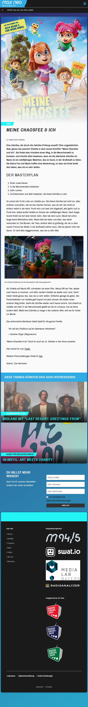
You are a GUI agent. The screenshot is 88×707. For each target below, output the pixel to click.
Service (9, 534)
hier (40, 356)
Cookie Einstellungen (45, 676)
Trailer (27, 349)
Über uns (10, 557)
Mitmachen (11, 561)
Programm (10, 543)
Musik (9, 548)
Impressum (11, 676)
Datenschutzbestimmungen (58, 500)
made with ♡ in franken (44, 687)
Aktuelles (10, 539)
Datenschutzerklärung (26, 676)
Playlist (9, 552)
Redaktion (21, 140)
